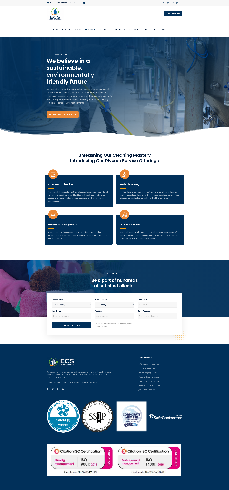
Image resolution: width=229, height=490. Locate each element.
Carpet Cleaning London (148, 381)
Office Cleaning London (148, 364)
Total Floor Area (145, 300)
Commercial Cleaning (60, 184)
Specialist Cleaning (146, 368)
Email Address (144, 311)
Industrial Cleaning (130, 224)
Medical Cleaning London (149, 377)
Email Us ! (90, 3)
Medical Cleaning (129, 184)
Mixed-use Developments (62, 224)
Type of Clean (101, 300)
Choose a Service (59, 300)
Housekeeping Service (148, 372)
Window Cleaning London (149, 385)
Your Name (56, 311)
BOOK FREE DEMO (173, 14)
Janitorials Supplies (146, 389)
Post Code (99, 311)
